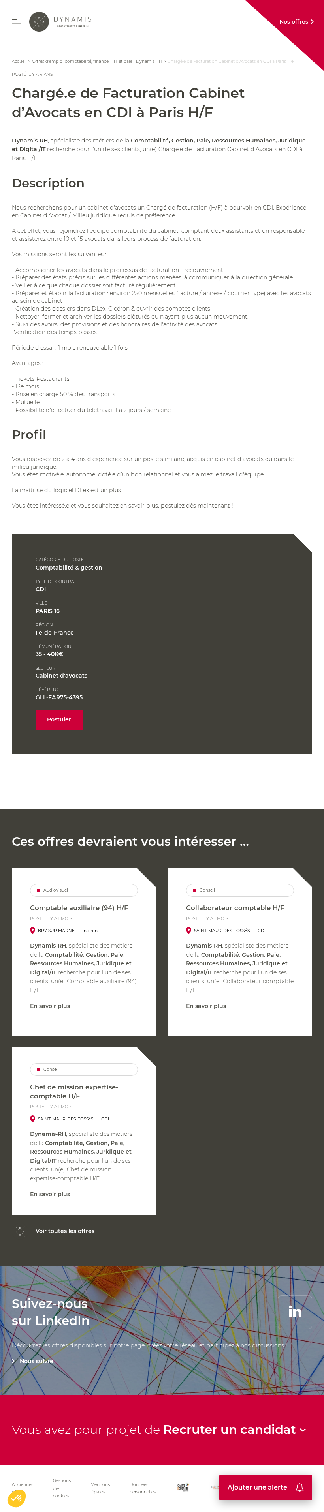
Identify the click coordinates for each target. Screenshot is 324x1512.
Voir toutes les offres (65, 1231)
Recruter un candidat (229, 1430)
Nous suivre (36, 1361)
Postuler (59, 719)
